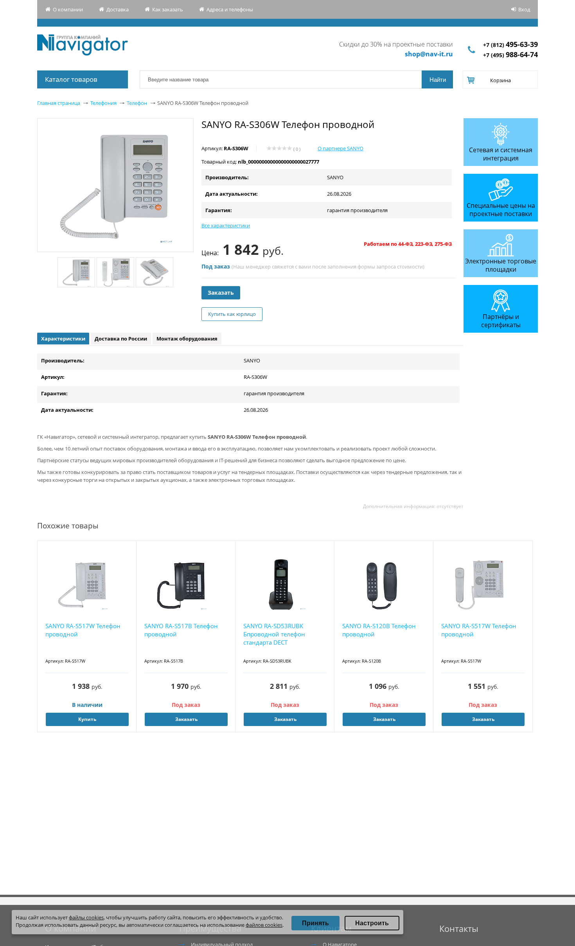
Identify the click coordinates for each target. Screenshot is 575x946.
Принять (315, 923)
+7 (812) (510, 45)
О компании (68, 9)
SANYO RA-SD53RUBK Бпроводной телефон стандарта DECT (274, 634)
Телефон (137, 102)
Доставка (117, 9)
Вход (524, 9)
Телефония (103, 102)
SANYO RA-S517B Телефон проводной (181, 630)
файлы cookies (86, 917)
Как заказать (167, 9)
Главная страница (58, 102)
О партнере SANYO (340, 148)
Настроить (372, 923)
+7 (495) (510, 55)
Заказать (221, 292)
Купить (87, 719)
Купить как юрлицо (232, 313)
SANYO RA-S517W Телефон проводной (82, 630)
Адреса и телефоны (230, 9)
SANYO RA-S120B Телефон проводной (379, 630)
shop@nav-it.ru (429, 54)
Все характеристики (225, 225)
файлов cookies (264, 924)
